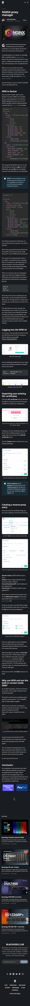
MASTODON (22, 985)
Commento (5, 601)
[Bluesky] (16, 974)
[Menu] (28, 2)
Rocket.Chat (15, 599)
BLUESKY (7, 987)
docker (4, 9)
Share (24, 20)
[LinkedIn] (13, 974)
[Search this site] (25, 2)
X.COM (23, 987)
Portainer (15, 105)
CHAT (5, 985)
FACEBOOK (15, 990)
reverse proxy (20, 57)
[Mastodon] (19, 974)
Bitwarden (23, 599)
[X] (7, 974)
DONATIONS (13, 985)
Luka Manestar (11, 19)
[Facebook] (10, 974)
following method (7, 659)
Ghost (18, 993)
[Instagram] (22, 974)
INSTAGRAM (15, 987)
